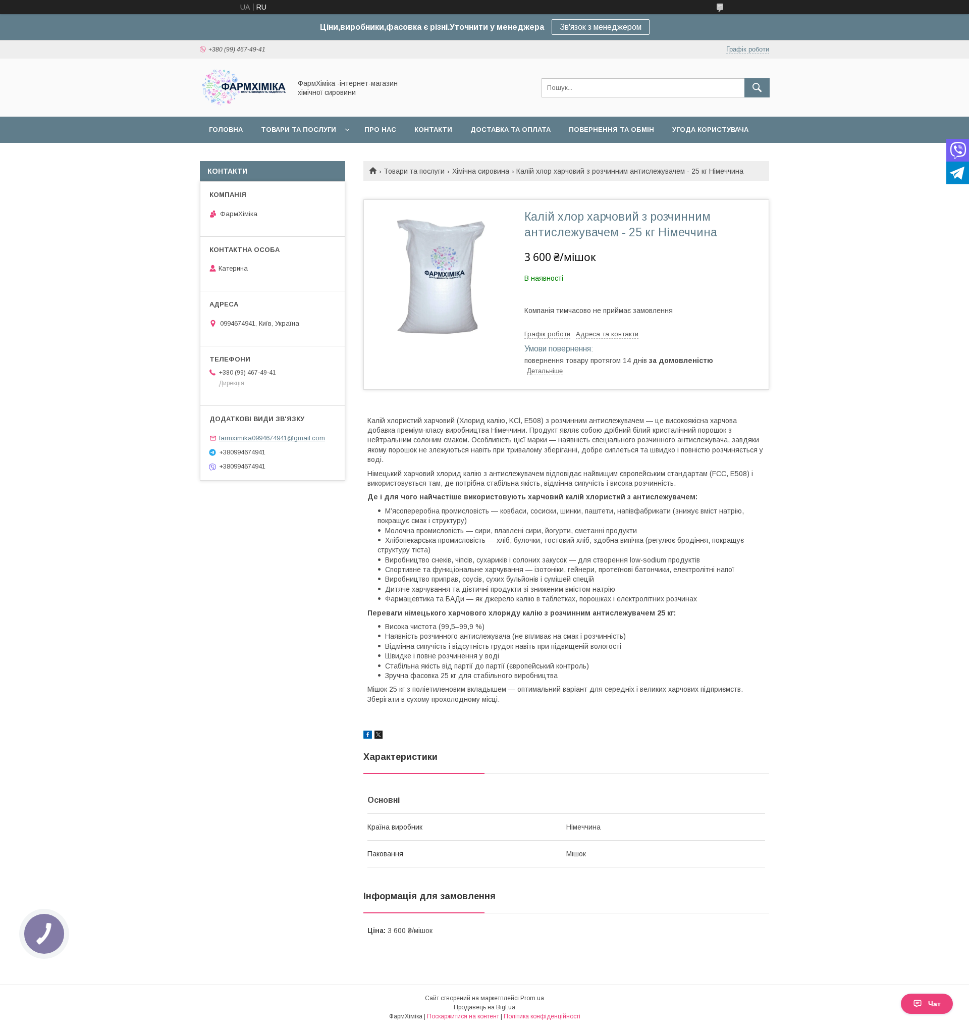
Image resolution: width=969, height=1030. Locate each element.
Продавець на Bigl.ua (484, 1007)
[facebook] (367, 736)
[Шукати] (757, 87)
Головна (226, 129)
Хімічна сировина (480, 171)
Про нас (380, 129)
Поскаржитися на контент (463, 1016)
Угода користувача (710, 129)
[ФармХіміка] (243, 103)
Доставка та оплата (510, 129)
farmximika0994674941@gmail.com (272, 438)
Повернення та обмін (611, 129)
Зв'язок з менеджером (600, 27)
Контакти (433, 129)
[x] (378, 736)
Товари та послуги (298, 129)
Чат (934, 1004)
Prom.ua (532, 998)
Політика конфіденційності (542, 1016)
